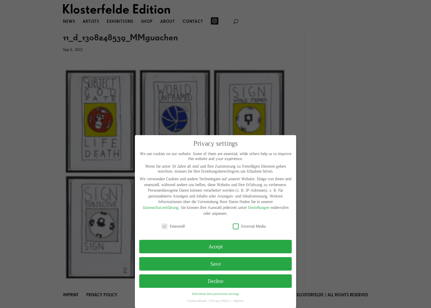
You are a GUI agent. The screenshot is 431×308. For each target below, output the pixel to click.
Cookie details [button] (197, 300)
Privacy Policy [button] (220, 300)
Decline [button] (215, 281)
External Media (253, 225)
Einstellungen (258, 207)
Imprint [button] (239, 300)
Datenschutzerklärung (161, 207)
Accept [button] (215, 246)
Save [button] (216, 263)
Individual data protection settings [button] (215, 293)
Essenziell (177, 225)
